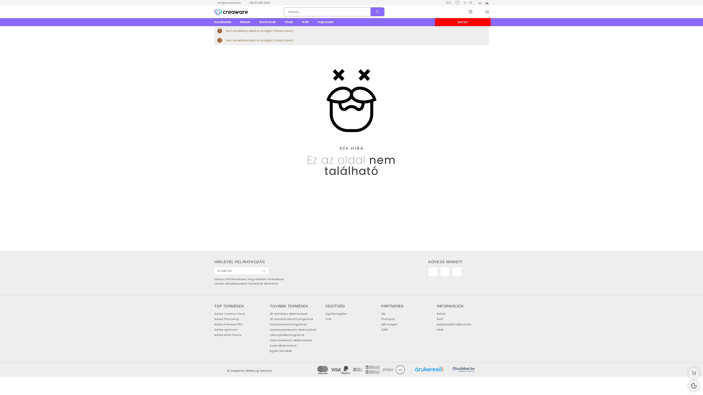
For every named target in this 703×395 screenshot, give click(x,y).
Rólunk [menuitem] (245, 22)
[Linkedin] (456, 271)
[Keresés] (377, 11)
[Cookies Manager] (693, 385)
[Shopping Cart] (693, 373)
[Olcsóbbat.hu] (464, 370)
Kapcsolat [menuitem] (326, 22)
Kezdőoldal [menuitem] (222, 22)
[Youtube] (444, 271)
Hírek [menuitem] (289, 22)
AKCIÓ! (462, 22)
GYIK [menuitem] (305, 22)
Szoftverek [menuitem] (267, 22)
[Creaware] (231, 12)
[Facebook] (432, 271)
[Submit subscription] (263, 271)
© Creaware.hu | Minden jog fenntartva (249, 371)
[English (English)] (487, 3)
